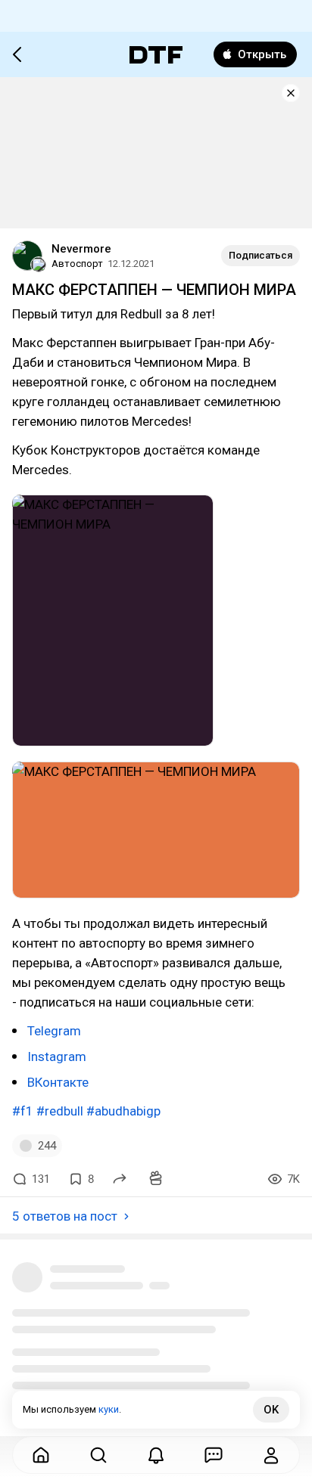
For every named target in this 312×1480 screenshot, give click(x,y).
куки (108, 1409)
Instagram (56, 1056)
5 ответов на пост (64, 1216)
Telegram (54, 1030)
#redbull (59, 1111)
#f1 (22, 1111)
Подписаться (260, 255)
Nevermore (81, 249)
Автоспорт (77, 263)
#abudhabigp (123, 1111)
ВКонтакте (58, 1082)
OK (271, 1409)
